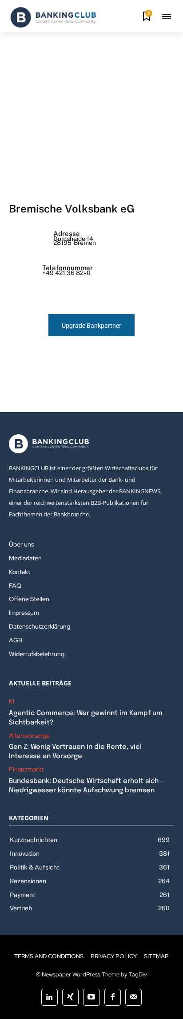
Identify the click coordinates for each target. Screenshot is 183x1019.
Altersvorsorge (29, 736)
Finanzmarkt (26, 769)
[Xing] (70, 997)
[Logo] (53, 17)
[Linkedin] (49, 997)
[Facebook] (112, 997)
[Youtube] (91, 997)
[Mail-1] (133, 997)
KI (11, 701)
